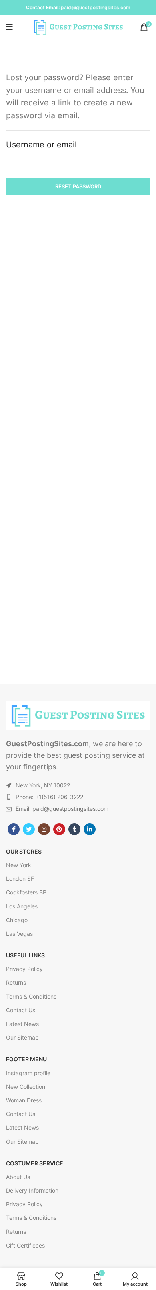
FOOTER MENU (26, 1059)
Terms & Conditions (31, 996)
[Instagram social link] (44, 829)
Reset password (78, 186)
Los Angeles (22, 906)
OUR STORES (24, 851)
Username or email (41, 144)
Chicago (17, 920)
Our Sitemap (22, 1037)
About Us (18, 1176)
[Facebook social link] (14, 829)
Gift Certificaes (25, 1245)
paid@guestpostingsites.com (95, 7)
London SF (20, 878)
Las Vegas (19, 933)
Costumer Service (34, 1163)
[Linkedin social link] (90, 829)
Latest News (22, 1023)
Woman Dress (24, 1100)
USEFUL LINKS (25, 955)
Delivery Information (32, 1190)
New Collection (25, 1086)
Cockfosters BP (26, 892)
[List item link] (78, 797)
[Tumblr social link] (74, 829)
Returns (16, 982)
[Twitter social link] (29, 829)
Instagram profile (28, 1073)
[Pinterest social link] (59, 829)
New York (18, 865)
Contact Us (20, 1010)
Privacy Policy (24, 968)
